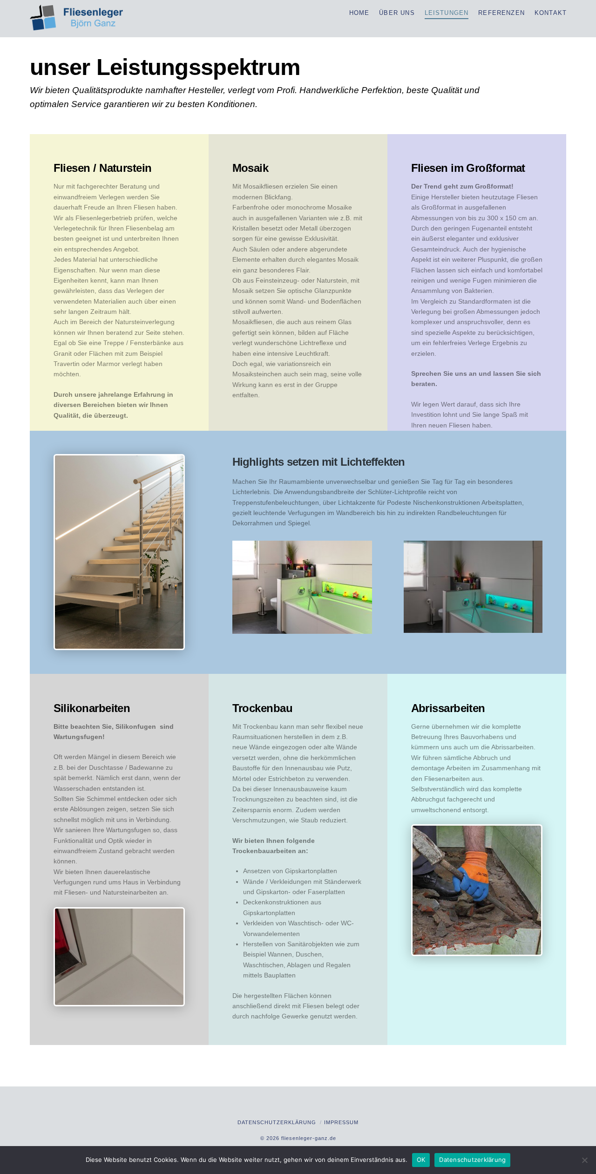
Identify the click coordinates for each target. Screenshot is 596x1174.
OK (421, 1159)
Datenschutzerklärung (276, 1122)
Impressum (341, 1122)
